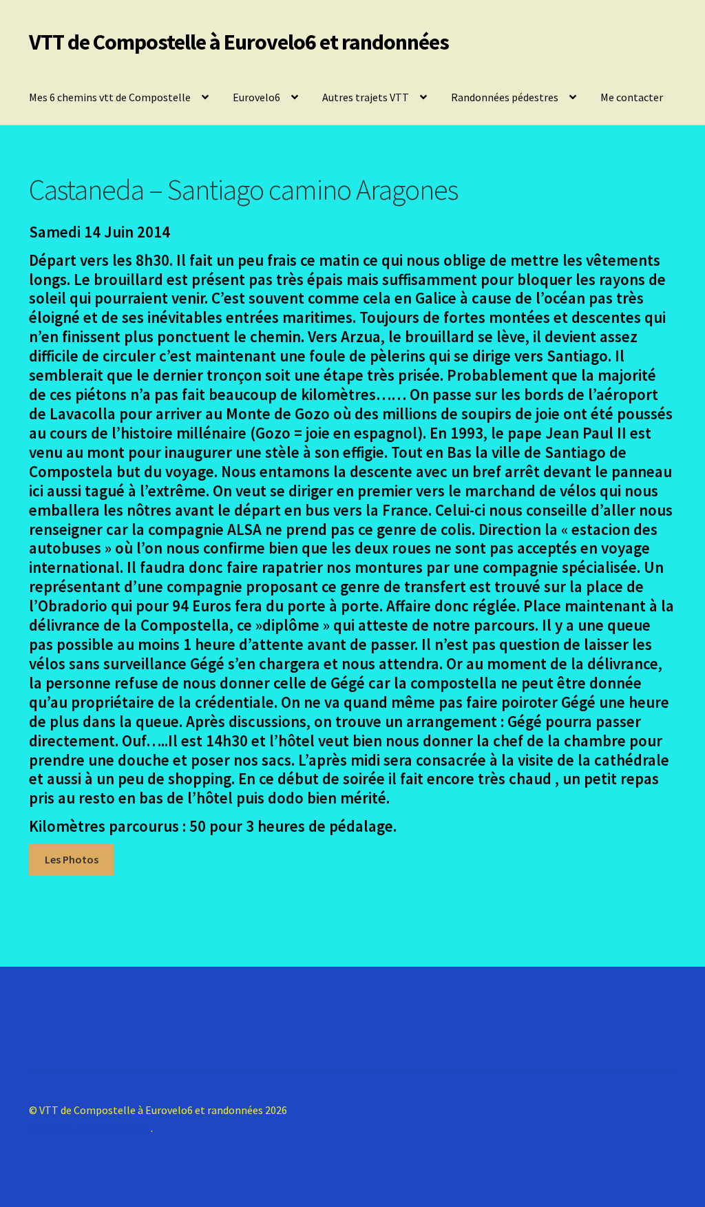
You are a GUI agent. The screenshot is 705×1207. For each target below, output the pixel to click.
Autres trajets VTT (365, 97)
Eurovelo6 (256, 97)
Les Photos (71, 859)
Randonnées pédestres (504, 97)
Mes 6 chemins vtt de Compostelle (110, 97)
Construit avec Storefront (90, 1128)
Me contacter (631, 97)
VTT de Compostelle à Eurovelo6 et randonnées (239, 42)
